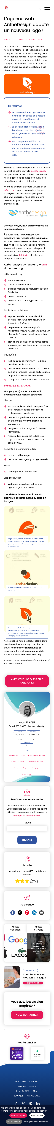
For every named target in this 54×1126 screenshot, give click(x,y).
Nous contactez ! (27, 1014)
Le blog (20, 40)
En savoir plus (33, 983)
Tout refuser (37, 1115)
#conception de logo (36, 755)
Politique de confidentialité (27, 815)
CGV (35, 1091)
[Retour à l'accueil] (6, 7)
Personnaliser (13, 1121)
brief (44, 264)
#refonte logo (27, 774)
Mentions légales (27, 1086)
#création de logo (18, 762)
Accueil (7, 40)
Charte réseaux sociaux (26, 1081)
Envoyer (27, 840)
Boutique (18, 1095)
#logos (25, 768)
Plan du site (22, 1091)
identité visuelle (39, 171)
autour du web (35, 40)
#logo (16, 768)
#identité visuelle (36, 762)
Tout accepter (18, 1115)
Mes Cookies (33, 1095)
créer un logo (10, 190)
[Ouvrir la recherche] (38, 8)
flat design (23, 255)
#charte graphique (17, 755)
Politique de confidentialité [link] (36, 1121)
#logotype (36, 768)
